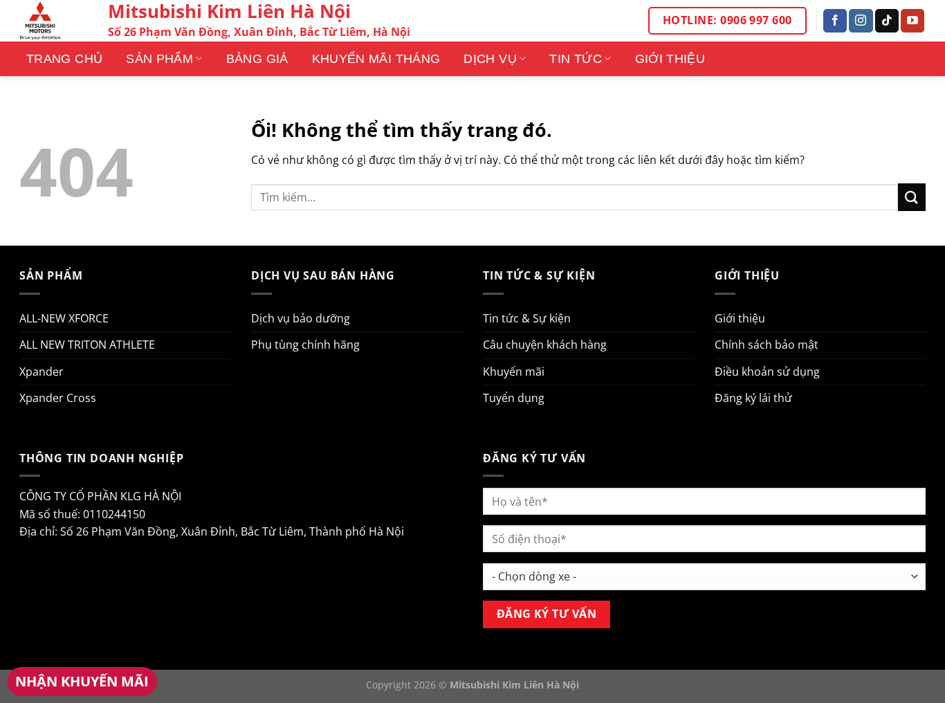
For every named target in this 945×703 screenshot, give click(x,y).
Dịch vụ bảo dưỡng (300, 318)
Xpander (41, 371)
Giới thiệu (670, 59)
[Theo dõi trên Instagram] (860, 21)
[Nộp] (912, 196)
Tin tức (575, 59)
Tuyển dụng (513, 397)
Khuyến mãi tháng (376, 59)
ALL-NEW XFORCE (64, 318)
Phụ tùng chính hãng (305, 344)
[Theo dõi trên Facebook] (835, 21)
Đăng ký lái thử (753, 397)
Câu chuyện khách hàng (545, 344)
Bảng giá (257, 59)
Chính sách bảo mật (766, 344)
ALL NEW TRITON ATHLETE (87, 344)
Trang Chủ (64, 59)
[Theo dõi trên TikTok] (887, 21)
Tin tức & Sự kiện (527, 318)
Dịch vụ (490, 59)
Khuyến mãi (513, 371)
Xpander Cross (57, 397)
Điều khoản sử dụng (767, 371)
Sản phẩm (159, 59)
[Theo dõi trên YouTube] (912, 21)
